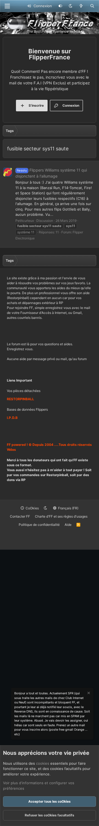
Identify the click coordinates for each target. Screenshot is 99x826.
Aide (68, 525)
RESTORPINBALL (20, 399)
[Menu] (7, 6)
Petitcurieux (24, 221)
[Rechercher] (92, 6)
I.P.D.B (12, 418)
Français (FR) (67, 508)
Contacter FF (20, 516)
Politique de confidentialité (39, 525)
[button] (70, 6)
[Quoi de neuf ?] (81, 6)
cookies (42, 763)
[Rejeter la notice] (88, 693)
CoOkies (32, 508)
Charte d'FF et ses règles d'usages (61, 516)
